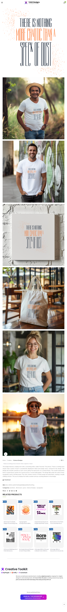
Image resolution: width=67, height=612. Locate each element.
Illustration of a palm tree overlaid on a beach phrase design (56, 523)
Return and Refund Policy (33, 592)
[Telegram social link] (16, 491)
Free (5, 501)
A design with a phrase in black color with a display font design (42, 551)
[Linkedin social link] (14, 491)
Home (4, 460)
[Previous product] (60, 460)
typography (40, 487)
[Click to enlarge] (5, 454)
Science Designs (18, 460)
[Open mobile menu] (2, 2)
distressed (19, 487)
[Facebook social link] (8, 491)
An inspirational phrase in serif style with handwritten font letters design (26, 552)
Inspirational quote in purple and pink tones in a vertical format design (41, 524)
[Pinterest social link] (12, 491)
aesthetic (12, 487)
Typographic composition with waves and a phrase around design (25, 524)
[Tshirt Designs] (33, 2)
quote (24, 487)
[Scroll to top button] (64, 604)
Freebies (9, 460)
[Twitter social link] (10, 491)
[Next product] (63, 460)
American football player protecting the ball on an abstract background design (10, 524)
